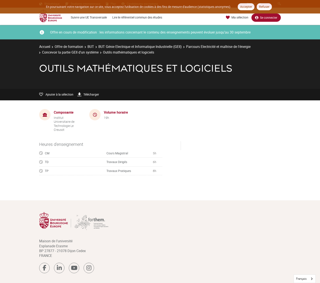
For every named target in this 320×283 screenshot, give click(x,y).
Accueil (44, 46)
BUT (91, 46)
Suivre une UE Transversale (89, 17)
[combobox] (305, 279)
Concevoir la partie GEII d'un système (70, 52)
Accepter (246, 7)
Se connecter (268, 17)
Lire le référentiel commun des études (137, 17)
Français (301, 279)
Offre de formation (69, 46)
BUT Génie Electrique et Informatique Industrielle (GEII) (140, 46)
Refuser (264, 7)
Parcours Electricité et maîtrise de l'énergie (218, 46)
